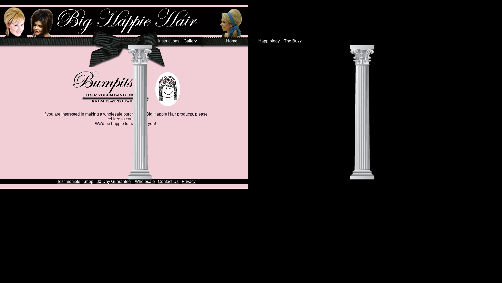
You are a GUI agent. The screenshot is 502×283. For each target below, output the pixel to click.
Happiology (269, 41)
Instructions (168, 41)
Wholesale (145, 181)
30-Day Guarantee (113, 181)
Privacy (189, 181)
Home (231, 41)
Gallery (190, 41)
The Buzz (293, 41)
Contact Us (168, 181)
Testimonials (68, 181)
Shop (88, 181)
